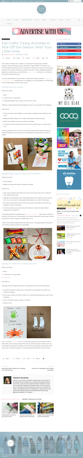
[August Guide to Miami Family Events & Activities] (61, 236)
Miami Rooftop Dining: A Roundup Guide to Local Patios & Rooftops (73, 251)
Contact (9, 23)
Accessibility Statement (40, 1)
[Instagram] (63, 442)
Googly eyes (7, 277)
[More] (43, 358)
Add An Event (15, 1)
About (8, 19)
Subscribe (77, 57)
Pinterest (15, 341)
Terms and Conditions (51, 455)
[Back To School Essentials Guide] (69, 203)
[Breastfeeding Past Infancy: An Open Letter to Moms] (10, 408)
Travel (61, 19)
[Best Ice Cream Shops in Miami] (61, 243)
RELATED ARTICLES (11, 399)
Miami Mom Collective (64, 215)
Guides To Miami (61, 208)
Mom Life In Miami (5, 39)
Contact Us (30, 1)
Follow (78, 47)
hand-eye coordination (32, 214)
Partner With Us (23, 1)
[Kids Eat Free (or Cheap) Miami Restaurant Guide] (61, 228)
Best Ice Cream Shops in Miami (73, 241)
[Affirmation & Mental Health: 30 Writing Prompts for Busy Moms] (28, 408)
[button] (79, 20)
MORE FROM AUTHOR (32, 399)
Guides (16, 19)
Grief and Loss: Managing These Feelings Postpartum (43, 369)
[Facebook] (58, 442)
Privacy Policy (41, 455)
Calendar (52, 19)
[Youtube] (76, 442)
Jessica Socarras (9, 54)
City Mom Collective (12, 456)
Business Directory (27, 19)
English (72, 1)
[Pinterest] (67, 442)
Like (79, 43)
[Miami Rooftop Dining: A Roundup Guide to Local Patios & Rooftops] (61, 251)
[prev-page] (3, 420)
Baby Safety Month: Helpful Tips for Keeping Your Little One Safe (13, 369)
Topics (37, 19)
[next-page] (5, 420)
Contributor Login (62, 455)
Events (44, 19)
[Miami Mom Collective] (41, 10)
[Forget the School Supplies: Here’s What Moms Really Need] (46, 408)
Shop (67, 19)
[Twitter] (71, 442)
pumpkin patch (32, 72)
